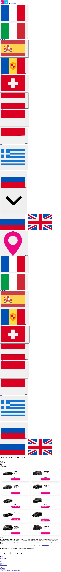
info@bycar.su (2, 568)
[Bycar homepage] (4, 3)
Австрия (1, 109)
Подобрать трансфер (4, 466)
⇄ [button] (0, 463)
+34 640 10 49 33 (3, 569)
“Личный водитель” (45, 545)
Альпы (4, 273)
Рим (5, 39)
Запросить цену (16, 519)
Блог (14, 570)
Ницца (1, 273)
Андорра (1, 74)
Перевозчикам (17, 570)
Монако (1, 144)
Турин (4, 39)
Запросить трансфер (16, 506)
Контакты (11, 570)
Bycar (1, 537)
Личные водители (7, 570)
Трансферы (6, 537)
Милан (1, 39)
